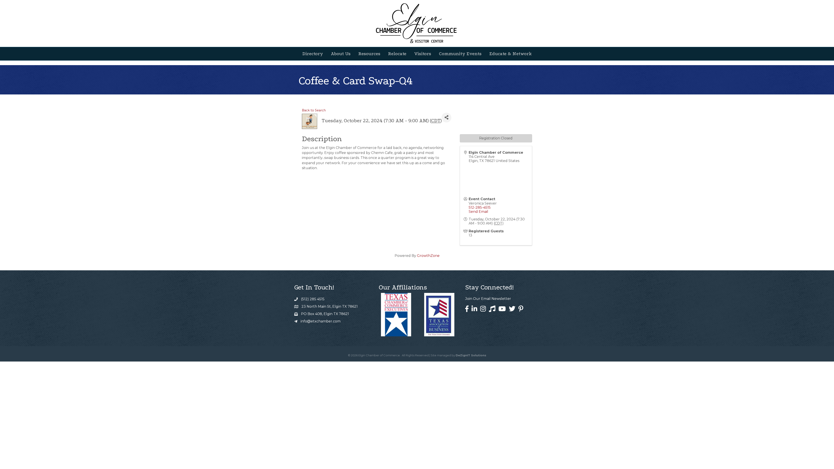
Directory (312, 53)
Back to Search (314, 110)
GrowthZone (428, 256)
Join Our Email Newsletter (488, 299)
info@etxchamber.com (321, 321)
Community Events (460, 53)
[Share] (446, 117)
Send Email (478, 212)
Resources (369, 53)
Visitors (422, 53)
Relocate (397, 53)
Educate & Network (510, 53)
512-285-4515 (480, 207)
